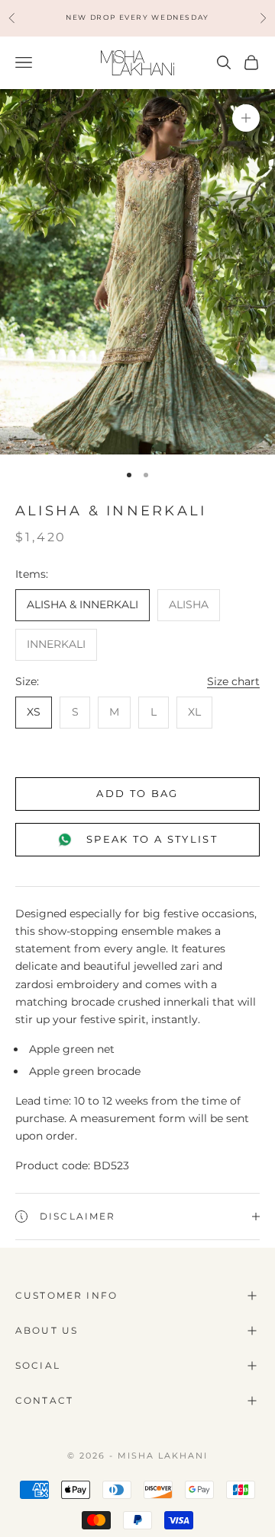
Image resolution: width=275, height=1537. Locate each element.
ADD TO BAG (137, 793)
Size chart (233, 681)
